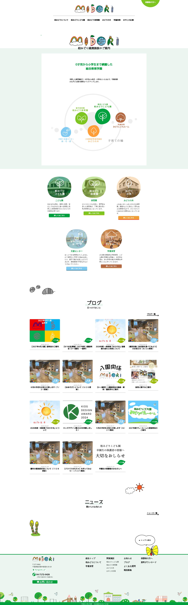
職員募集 (128, 570)
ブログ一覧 (151, 314)
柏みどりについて (61, 20)
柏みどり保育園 (93, 20)
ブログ (127, 562)
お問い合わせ (46, 582)
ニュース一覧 (152, 513)
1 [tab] (41, 35)
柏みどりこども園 (78, 20)
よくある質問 (130, 566)
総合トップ (90, 558)
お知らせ (128, 558)
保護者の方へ (150, 2)
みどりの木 (106, 20)
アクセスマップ (40, 570)
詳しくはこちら (59, 215)
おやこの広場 (128, 20)
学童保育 (117, 20)
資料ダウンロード (149, 562)
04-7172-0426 (43, 574)
